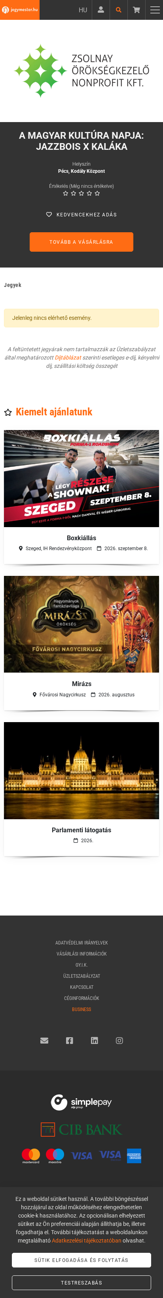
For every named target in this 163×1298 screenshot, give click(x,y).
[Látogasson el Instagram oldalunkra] (119, 1041)
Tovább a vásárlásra (81, 242)
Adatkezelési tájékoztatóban (86, 1240)
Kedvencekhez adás (87, 215)
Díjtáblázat (68, 357)
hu (83, 10)
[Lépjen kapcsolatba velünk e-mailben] (44, 1041)
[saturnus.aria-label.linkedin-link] (94, 1041)
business (81, 1009)
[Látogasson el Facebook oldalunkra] (69, 1041)
